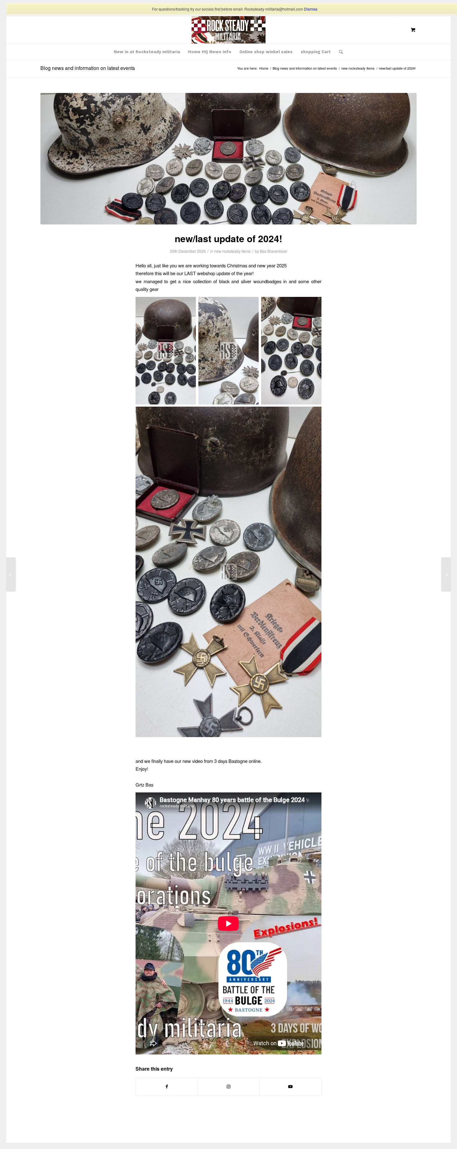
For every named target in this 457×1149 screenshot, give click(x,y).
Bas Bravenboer (273, 251)
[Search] (339, 52)
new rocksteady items (232, 251)
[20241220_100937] (228, 158)
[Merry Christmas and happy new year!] (446, 574)
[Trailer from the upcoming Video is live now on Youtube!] (11, 574)
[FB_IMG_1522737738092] (228, 30)
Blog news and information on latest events (87, 68)
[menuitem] (147, 52)
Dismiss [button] (310, 9)
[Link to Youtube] (290, 1086)
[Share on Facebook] (167, 1086)
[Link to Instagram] (229, 1086)
